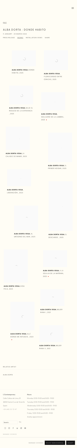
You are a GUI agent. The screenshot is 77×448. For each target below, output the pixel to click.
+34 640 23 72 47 (10, 409)
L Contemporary (10, 8)
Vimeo (17, 428)
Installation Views (34, 37)
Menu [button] (72, 8)
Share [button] (47, 37)
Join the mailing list (25, 428)
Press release (9, 37)
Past (5, 22)
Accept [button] (70, 443)
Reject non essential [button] (55, 443)
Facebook (13, 428)
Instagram (9, 428)
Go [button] (20, 422)
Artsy (5, 428)
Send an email (21, 428)
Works (20, 37)
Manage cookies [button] (10, 434)
